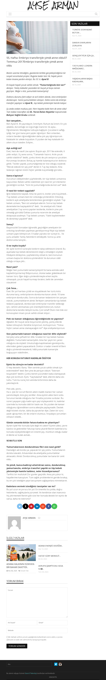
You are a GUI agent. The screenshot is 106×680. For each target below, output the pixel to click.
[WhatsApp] (54, 506)
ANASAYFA (53, 677)
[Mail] (43, 506)
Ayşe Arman (29, 518)
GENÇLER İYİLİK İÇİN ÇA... (83, 55)
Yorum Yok (24, 571)
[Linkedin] (37, 506)
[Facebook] (49, 506)
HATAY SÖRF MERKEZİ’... (49, 556)
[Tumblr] (25, 506)
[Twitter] (20, 506)
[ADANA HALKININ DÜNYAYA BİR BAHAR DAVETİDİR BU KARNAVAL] (23, 552)
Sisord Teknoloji (31, 673)
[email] (39, 518)
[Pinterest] (31, 506)
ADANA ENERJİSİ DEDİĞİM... (50, 545)
